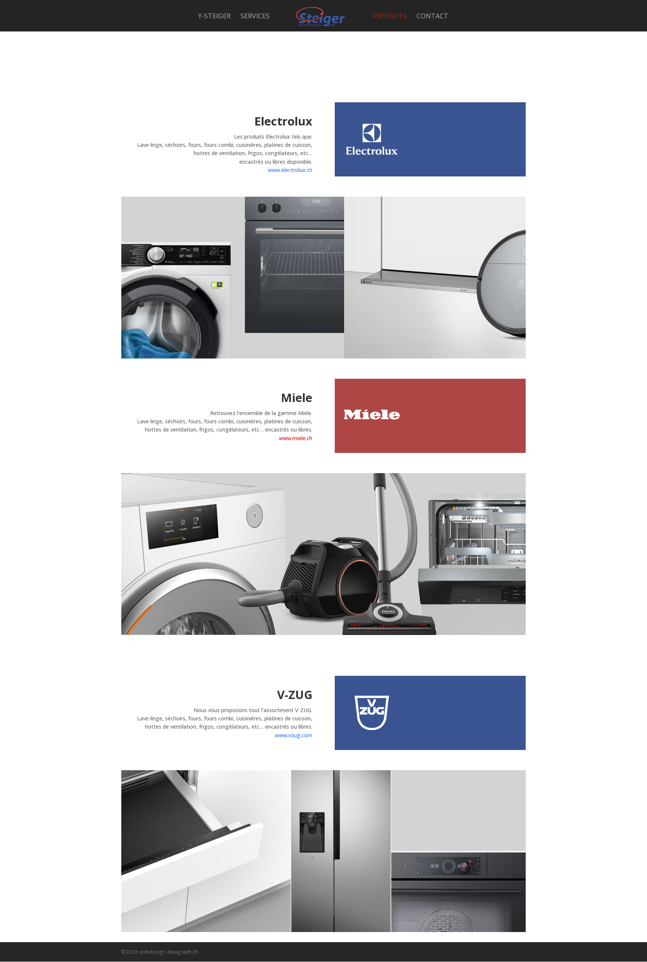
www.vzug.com (293, 735)
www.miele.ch (295, 438)
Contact (432, 16)
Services (255, 16)
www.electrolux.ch (290, 169)
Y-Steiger (214, 16)
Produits (390, 16)
